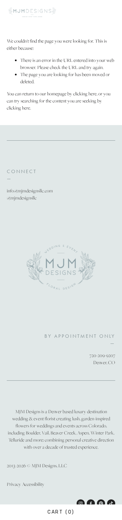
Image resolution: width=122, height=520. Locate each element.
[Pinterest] (101, 503)
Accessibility (33, 484)
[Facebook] (91, 503)
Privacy (14, 484)
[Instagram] (81, 503)
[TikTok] (111, 503)
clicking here (85, 94)
